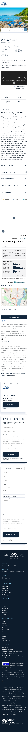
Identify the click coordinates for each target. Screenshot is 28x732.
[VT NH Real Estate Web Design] (14, 722)
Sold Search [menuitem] (5, 588)
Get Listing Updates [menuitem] (7, 592)
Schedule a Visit (19, 468)
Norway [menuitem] (4, 632)
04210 (3, 375)
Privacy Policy (5, 341)
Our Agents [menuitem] (5, 604)
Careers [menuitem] (4, 606)
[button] (25, 29)
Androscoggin (16, 373)
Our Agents (5, 408)
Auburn (23, 373)
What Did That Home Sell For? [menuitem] (9, 653)
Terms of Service (7, 540)
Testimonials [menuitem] (5, 608)
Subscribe (11, 454)
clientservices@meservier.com (13, 571)
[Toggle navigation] (25, 3)
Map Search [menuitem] (5, 586)
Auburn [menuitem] (3, 621)
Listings (7, 373)
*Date (4, 484)
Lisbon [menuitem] (3, 628)
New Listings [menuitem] (5, 595)
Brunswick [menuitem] (4, 623)
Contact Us (11, 404)
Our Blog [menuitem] (4, 610)
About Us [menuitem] (4, 602)
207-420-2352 (9, 565)
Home (2, 373)
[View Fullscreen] (3, 295)
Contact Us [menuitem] (4, 614)
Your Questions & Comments (10, 496)
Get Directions (14, 317)
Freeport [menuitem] (4, 634)
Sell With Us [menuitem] (5, 647)
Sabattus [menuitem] (4, 636)
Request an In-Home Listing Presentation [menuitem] (12, 651)
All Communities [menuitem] (6, 640)
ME (11, 373)
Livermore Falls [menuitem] (5, 630)
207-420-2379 (9, 395)
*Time (4, 490)
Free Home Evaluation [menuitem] (7, 649)
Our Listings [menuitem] (5, 590)
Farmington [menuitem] (4, 625)
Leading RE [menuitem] (4, 612)
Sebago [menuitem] (4, 638)
